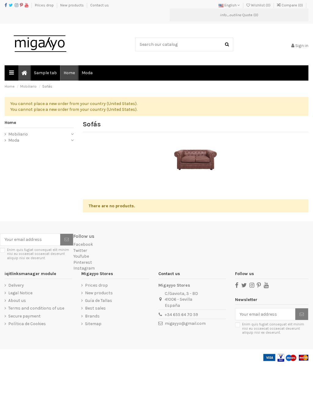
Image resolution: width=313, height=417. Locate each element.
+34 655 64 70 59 (181, 314)
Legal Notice (20, 293)
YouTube (81, 256)
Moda (13, 140)
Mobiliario (18, 134)
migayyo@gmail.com (185, 323)
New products (72, 5)
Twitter (80, 250)
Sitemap (93, 323)
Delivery (16, 285)
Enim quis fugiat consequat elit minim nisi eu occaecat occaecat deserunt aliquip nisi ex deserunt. (38, 254)
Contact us (99, 5)
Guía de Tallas (98, 300)
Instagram (84, 268)
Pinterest (82, 262)
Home (10, 122)
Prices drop (45, 5)
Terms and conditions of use (36, 308)
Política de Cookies (27, 323)
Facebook (83, 244)
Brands (92, 316)
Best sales (95, 308)
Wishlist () (260, 5)
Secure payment (24, 316)
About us (17, 300)
